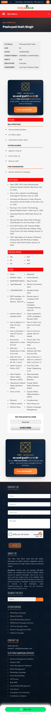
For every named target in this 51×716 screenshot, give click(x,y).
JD (11, 264)
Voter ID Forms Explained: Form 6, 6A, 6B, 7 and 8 (17, 359)
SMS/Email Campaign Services (21, 623)
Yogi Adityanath (16, 284)
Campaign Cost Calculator (20, 692)
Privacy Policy (12, 588)
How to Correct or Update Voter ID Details (33, 333)
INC (11, 257)
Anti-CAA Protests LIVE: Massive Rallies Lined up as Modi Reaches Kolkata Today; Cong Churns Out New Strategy (26, 228)
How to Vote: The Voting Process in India (33, 342)
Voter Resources (33, 404)
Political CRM (15, 662)
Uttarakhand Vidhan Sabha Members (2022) (17, 385)
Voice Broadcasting (17, 676)
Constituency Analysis (18, 696)
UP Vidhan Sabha (15, 134)
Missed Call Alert (16, 616)
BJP (28, 257)
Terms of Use (15, 392)
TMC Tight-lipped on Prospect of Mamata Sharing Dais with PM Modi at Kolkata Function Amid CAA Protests (25, 239)
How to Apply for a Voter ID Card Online (17, 325)
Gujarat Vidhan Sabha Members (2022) (33, 394)
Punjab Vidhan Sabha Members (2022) (33, 385)
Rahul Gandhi (32, 281)
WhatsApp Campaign (18, 613)
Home (12, 274)
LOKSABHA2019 (16, 290)
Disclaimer (39, 586)
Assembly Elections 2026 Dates (22, 214)
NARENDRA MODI (17, 281)
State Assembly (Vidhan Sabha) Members (33, 376)
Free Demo (14, 689)
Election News (15, 407)
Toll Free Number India (18, 626)
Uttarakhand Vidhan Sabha (18, 140)
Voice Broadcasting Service (20, 619)
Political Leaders (16, 404)
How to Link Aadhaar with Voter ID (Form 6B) (34, 351)
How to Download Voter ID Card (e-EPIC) (16, 333)
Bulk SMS (13, 682)
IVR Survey (14, 679)
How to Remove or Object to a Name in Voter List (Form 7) (34, 359)
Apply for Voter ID (15, 151)
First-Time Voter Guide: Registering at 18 (34, 368)
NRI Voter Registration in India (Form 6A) (17, 351)
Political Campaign (17, 633)
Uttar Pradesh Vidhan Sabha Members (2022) (16, 376)
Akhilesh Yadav (15, 277)
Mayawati (30, 274)
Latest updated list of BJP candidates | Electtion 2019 (34, 316)
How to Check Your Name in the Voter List (34, 325)
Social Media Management (20, 686)
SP (11, 260)
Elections (13, 400)
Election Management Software (22, 659)
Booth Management (17, 669)
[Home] (25, 8)
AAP (28, 264)
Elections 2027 (14, 161)
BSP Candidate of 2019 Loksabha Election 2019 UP (17, 299)
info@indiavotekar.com (15, 586)
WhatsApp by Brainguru (25, 713)
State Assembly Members (17, 129)
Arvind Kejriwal (32, 277)
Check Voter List (14, 156)
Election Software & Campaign (19, 172)
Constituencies (32, 400)
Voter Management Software (21, 666)
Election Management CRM (20, 630)
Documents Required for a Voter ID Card (17, 342)
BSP (28, 260)
